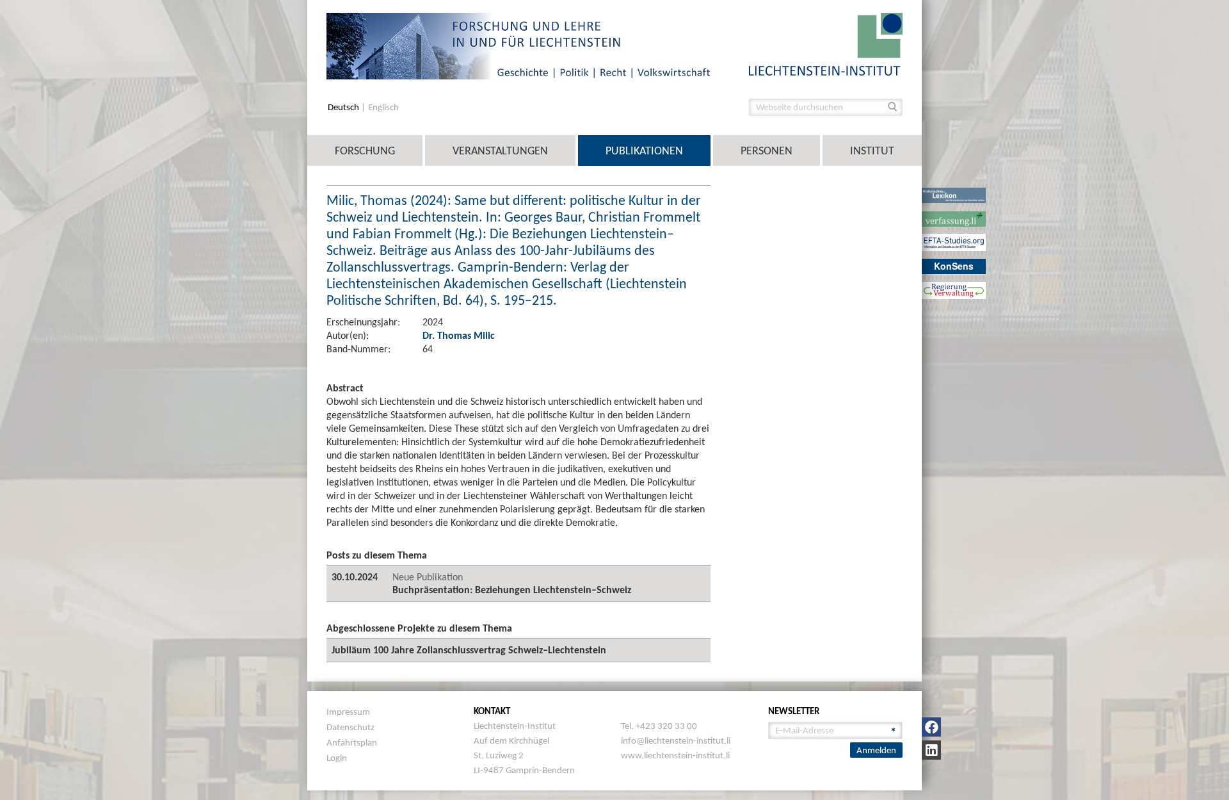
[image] (826, 43)
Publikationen (644, 150)
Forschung (365, 150)
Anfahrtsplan (351, 742)
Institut (872, 150)
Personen (766, 150)
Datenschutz (350, 727)
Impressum (348, 711)
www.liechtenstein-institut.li (675, 755)
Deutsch (344, 107)
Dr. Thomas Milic (458, 335)
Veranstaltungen (500, 150)
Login (336, 757)
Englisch (383, 107)
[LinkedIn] (931, 750)
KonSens (954, 265)
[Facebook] (931, 727)
